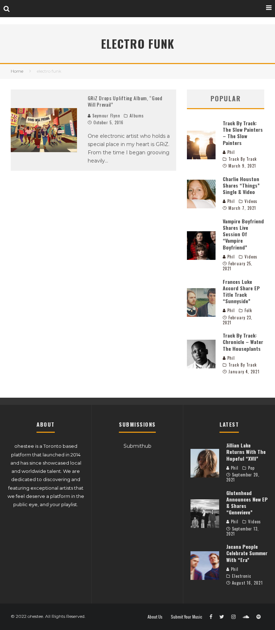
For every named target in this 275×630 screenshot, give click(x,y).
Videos (251, 201)
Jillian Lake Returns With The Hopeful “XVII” (246, 451)
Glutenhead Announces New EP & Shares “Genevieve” (247, 502)
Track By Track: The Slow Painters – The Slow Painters (243, 132)
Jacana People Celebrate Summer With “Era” (246, 553)
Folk (248, 310)
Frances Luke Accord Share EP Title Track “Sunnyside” (241, 291)
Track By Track (242, 158)
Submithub (137, 446)
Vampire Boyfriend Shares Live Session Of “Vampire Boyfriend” (243, 234)
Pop (251, 467)
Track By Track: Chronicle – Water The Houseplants (243, 341)
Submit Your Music (186, 617)
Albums (137, 115)
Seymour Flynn (105, 115)
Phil (230, 152)
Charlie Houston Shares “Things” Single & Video (241, 185)
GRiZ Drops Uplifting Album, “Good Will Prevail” (125, 101)
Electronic (241, 575)
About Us (155, 617)
